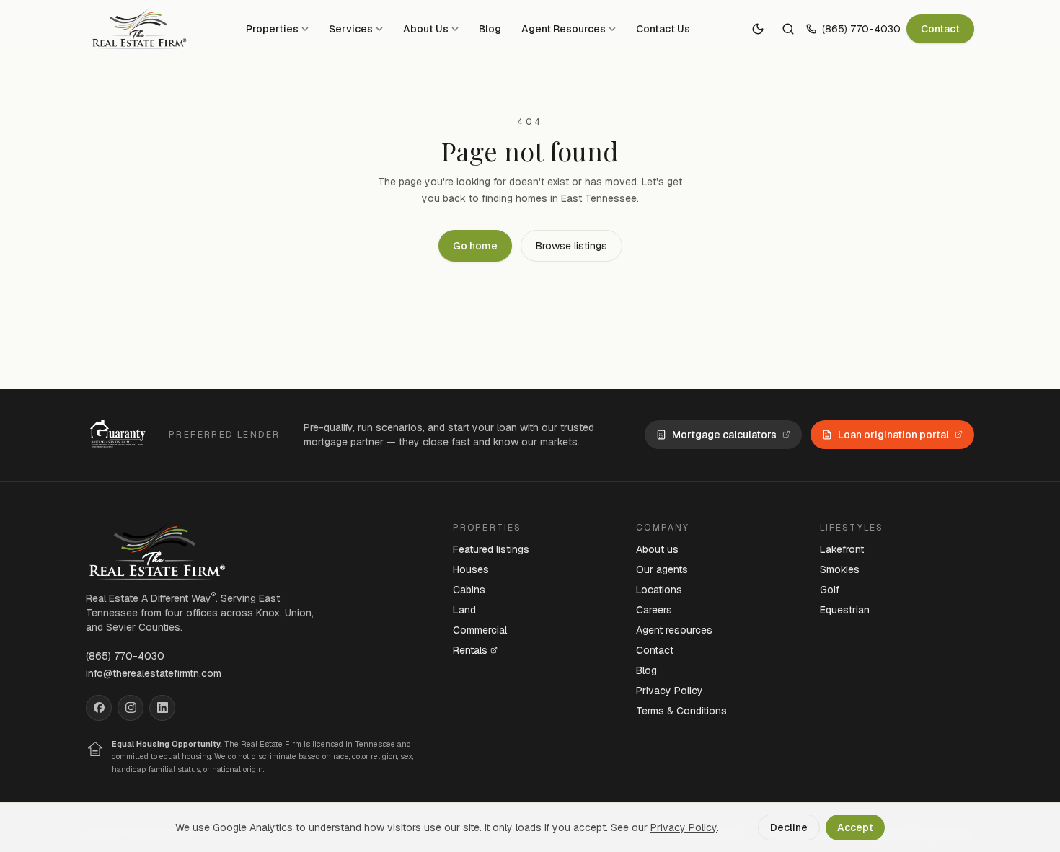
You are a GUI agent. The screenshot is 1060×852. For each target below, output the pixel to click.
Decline (789, 827)
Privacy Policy (669, 690)
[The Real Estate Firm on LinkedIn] (162, 708)
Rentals (470, 650)
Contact (940, 28)
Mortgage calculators (724, 434)
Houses (471, 569)
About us (657, 549)
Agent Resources (563, 28)
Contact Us (663, 28)
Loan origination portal (893, 434)
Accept (855, 827)
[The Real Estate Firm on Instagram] (130, 708)
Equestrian (845, 609)
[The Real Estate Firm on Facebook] (99, 708)
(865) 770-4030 (861, 28)
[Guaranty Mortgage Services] (120, 434)
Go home (475, 245)
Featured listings (491, 549)
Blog (490, 28)
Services (351, 28)
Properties (272, 28)
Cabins (469, 589)
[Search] (788, 29)
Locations (659, 589)
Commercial (480, 630)
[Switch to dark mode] (758, 29)
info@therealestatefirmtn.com (153, 673)
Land (464, 609)
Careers (654, 609)
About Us (426, 28)
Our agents (662, 569)
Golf (829, 589)
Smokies (840, 569)
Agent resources (674, 630)
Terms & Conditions (681, 710)
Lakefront (842, 549)
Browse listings (571, 245)
